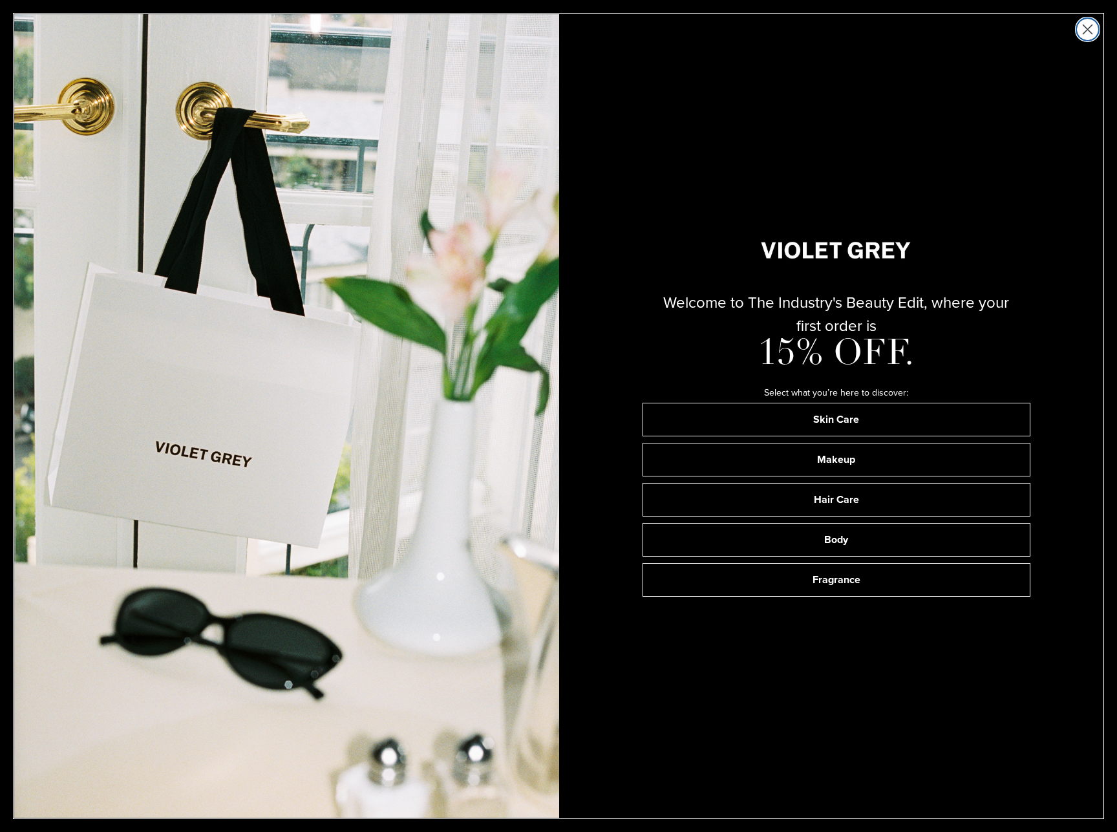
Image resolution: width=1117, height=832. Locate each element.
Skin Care (836, 419)
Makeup (836, 459)
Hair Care (836, 499)
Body (836, 539)
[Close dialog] (1087, 29)
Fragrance (836, 579)
